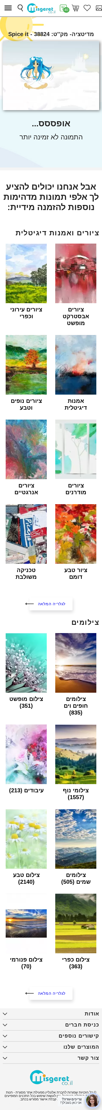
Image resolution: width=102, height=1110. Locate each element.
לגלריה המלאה (52, 604)
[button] (9, 8)
